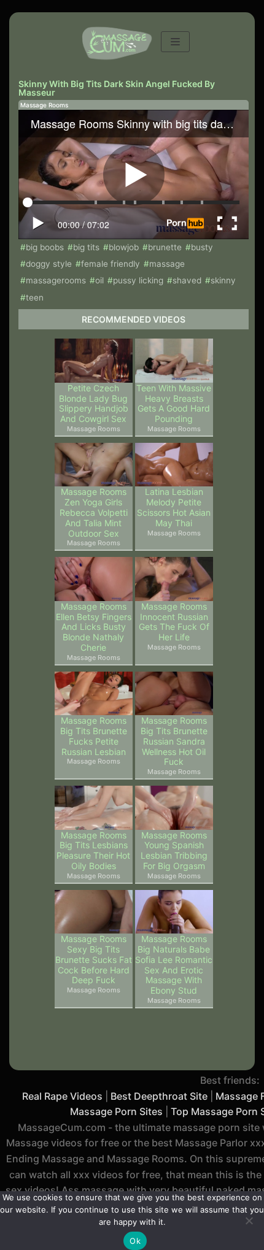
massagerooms (56, 280)
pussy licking (138, 280)
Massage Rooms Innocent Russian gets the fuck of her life (174, 622)
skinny (223, 280)
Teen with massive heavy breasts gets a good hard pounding (173, 403)
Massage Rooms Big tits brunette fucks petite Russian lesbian (93, 736)
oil (99, 280)
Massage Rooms (44, 105)
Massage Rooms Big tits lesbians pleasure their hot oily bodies (93, 850)
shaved (187, 280)
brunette (165, 247)
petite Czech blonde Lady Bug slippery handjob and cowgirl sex (93, 403)
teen (35, 297)
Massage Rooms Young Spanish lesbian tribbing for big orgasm (174, 850)
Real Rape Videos (62, 1096)
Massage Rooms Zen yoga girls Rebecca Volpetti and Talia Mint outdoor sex (94, 512)
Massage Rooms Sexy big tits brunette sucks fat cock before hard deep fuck (93, 959)
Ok (135, 1241)
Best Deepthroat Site (159, 1096)
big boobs (45, 247)
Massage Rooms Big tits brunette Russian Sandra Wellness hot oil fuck (174, 741)
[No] (249, 1220)
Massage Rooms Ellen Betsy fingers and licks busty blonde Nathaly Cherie (93, 627)
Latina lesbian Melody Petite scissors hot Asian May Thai (174, 507)
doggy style (49, 264)
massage (167, 264)
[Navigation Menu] (175, 41)
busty (202, 247)
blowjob (124, 247)
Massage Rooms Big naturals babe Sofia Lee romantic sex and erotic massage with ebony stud (173, 964)
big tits (86, 247)
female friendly (110, 264)
